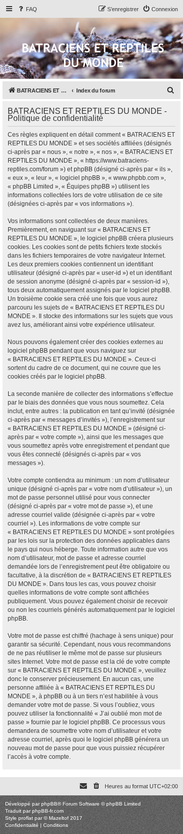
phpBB (49, 804)
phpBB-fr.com (48, 811)
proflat (25, 818)
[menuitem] (27, 9)
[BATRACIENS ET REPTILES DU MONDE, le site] (93, 56)
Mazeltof (59, 818)
